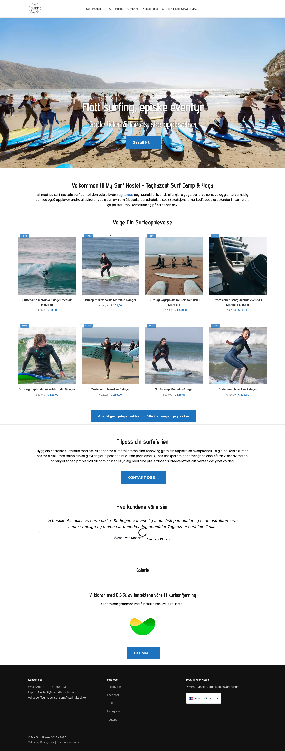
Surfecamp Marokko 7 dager (237, 389)
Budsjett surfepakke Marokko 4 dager (110, 300)
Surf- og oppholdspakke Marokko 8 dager (47, 389)
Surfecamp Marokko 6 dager (174, 389)
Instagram (113, 711)
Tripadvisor (114, 686)
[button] (39, 533)
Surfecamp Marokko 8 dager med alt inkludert (47, 302)
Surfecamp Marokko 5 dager (110, 389)
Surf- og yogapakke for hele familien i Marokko (174, 302)
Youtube (112, 719)
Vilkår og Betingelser (41, 742)
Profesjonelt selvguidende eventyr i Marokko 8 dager (238, 302)
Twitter (111, 703)
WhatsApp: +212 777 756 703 (47, 686)
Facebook (113, 695)
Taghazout (125, 194)
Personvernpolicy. (68, 742)
